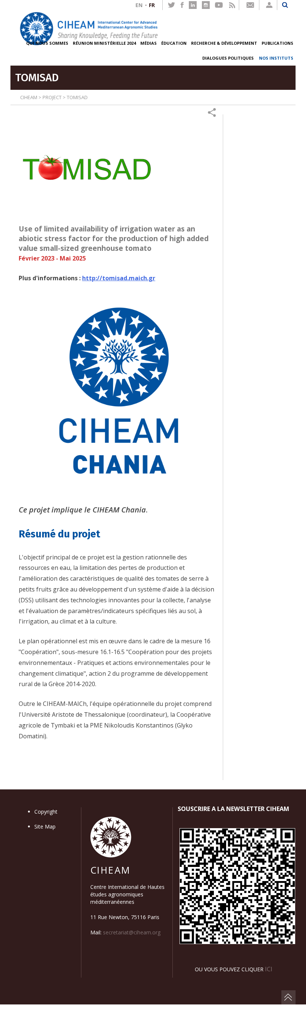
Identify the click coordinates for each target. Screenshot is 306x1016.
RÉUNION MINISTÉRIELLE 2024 (104, 43)
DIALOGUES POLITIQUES (228, 58)
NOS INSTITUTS (276, 58)
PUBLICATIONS (277, 43)
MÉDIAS (148, 43)
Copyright (45, 811)
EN (139, 5)
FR (152, 5)
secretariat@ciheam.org (131, 932)
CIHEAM (28, 97)
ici (268, 969)
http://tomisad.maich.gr (118, 278)
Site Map (45, 826)
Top (288, 997)
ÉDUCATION (174, 43)
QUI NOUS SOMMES (47, 43)
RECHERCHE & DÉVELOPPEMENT (224, 43)
